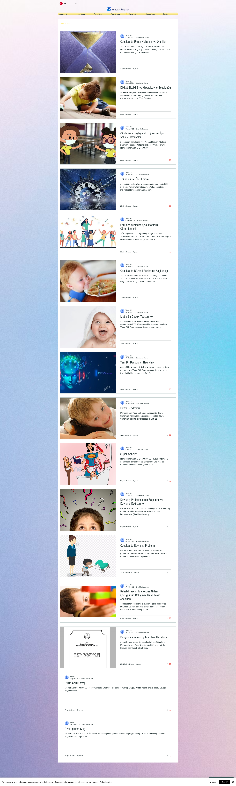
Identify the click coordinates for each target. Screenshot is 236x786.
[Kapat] (233, 782)
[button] (172, 24)
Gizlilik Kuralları (105, 782)
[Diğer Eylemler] (170, 36)
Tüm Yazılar (65, 23)
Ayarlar (213, 782)
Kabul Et (224, 782)
